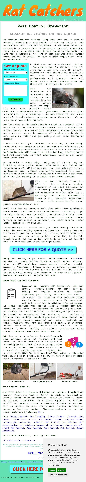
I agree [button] (52, 470)
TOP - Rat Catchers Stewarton (18, 440)
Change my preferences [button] (58, 474)
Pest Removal (51, 428)
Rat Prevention (22, 422)
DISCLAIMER (78, 20)
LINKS (54, 20)
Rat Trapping (37, 417)
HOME (48, 20)
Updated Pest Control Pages (36, 462)
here (40, 412)
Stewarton (78, 259)
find (10, 392)
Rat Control (69, 422)
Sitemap (4, 462)
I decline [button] (61, 470)
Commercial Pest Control (49, 425)
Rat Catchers (27, 425)
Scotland (7, 326)
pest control (58, 323)
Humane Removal (74, 425)
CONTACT (69, 20)
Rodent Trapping (65, 420)
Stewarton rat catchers (35, 286)
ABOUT (61, 20)
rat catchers (17, 406)
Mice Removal (34, 428)
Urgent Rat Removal (13, 428)
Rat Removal (46, 420)
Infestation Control (25, 420)
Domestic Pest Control (46, 422)
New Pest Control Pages (17, 462)
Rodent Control (18, 417)
